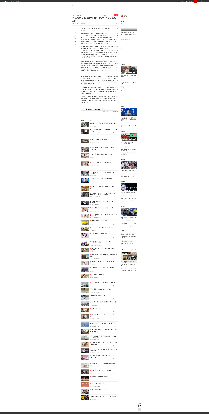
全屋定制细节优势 (96, 308)
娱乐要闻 (123, 159)
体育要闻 (123, 131)
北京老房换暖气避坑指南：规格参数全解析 (102, 370)
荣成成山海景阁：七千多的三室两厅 (100, 220)
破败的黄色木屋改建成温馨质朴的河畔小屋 (102, 154)
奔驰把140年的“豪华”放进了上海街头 (127, 220)
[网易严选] (186, 1)
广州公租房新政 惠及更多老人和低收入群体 (128, 34)
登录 (195, 1)
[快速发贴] (75, 29)
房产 (125, 249)
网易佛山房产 (77, 15)
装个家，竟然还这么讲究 (98, 383)
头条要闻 (123, 64)
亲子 (129, 249)
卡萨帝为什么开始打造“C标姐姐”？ (100, 376)
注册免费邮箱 (200, 1)
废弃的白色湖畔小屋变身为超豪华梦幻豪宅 (102, 162)
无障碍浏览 (17, 1)
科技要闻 (123, 181)
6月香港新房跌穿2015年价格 (126, 39)
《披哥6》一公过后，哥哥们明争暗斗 (127, 170)
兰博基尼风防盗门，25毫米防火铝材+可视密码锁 (103, 267)
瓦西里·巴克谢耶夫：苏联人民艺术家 (127, 264)
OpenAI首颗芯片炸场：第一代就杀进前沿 (128, 192)
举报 (117, 23)
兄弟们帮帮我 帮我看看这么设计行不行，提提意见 (104, 227)
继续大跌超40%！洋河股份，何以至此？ (128, 128)
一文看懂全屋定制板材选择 (98, 274)
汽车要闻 (123, 206)
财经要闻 (123, 106)
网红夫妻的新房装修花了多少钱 (99, 389)
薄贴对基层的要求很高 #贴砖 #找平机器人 (102, 289)
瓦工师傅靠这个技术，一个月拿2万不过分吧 (102, 207)
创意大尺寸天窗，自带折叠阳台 (99, 139)
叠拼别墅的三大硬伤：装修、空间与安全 (101, 242)
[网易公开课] (182, 1)
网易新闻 (125, 15)
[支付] (189, 1)
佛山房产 (123, 21)
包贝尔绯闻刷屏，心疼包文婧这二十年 (127, 176)
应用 (13, 1)
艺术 (136, 249)
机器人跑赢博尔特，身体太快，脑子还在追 (128, 198)
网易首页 (10, 1)
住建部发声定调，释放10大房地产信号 (127, 32)
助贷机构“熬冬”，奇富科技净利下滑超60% (128, 122)
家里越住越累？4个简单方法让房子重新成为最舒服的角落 (103, 123)
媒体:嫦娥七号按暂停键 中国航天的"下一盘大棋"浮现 (102, 323)
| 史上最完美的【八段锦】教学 (127, 243)
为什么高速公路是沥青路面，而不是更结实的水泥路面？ (103, 302)
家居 (122, 249)
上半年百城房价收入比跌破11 (126, 37)
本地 (132, 249)
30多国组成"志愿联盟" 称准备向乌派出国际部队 (101, 178)
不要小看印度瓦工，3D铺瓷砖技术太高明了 (102, 233)
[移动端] (178, 1)
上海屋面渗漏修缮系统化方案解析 (98, 295)
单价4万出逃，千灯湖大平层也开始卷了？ (95, 109)
